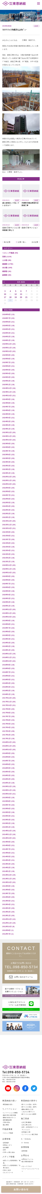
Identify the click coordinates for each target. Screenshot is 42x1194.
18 (10, 297)
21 (26, 297)
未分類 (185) (7, 268)
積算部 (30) (6, 271)
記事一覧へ (22, 242)
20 (21, 297)
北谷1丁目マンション (30, 228)
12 (16, 294)
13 (21, 294)
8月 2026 (21, 282)
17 (5, 297)
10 (5, 294)
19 (16, 297)
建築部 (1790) (7, 264)
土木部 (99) (6, 260)
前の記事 (7, 242)
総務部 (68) (6, 275)
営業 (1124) (7, 257)
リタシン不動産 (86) (10, 253)
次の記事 (35, 242)
